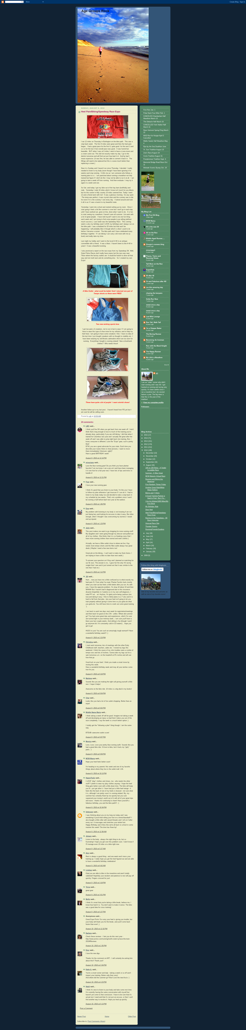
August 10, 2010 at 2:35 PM (96, 946)
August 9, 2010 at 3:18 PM (96, 883)
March (148, 545)
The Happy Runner (153, 352)
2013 (146, 441)
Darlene (89, 933)
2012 (146, 444)
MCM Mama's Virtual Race (155, 476)
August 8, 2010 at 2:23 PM (96, 638)
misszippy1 (150, 250)
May (148, 539)
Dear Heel (149, 510)
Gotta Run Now (152, 299)
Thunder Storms (151, 526)
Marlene (89, 678)
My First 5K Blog (152, 215)
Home (107, 1016)
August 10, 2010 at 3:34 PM (96, 965)
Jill (87, 577)
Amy (87, 853)
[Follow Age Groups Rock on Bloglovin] (152, 571)
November (150, 456)
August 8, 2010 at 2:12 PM (96, 572)
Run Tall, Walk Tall (153, 322)
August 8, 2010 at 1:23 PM (96, 524)
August (149, 465)
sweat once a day (153, 305)
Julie (88, 528)
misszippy (90, 463)
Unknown (89, 812)
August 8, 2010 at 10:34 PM (96, 807)
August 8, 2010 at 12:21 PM (96, 477)
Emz (87, 950)
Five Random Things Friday (155, 484)
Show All (166, 365)
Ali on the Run (151, 233)
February (149, 548)
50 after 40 (150, 276)
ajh (157, 373)
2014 (146, 438)
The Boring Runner (153, 334)
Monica (88, 741)
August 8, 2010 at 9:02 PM (96, 708)
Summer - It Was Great (154, 473)
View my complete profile (153, 402)
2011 (146, 447)
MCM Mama (90, 759)
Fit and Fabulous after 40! (156, 281)
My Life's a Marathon (154, 357)
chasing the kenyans (154, 293)
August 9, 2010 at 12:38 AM (96, 832)
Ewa (87, 509)
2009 (146, 555)
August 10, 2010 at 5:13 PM (96, 1004)
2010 (146, 450)
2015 (146, 435)
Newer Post (81, 1016)
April (148, 542)
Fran (87, 482)
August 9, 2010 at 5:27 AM (96, 849)
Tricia (88, 887)
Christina (89, 642)
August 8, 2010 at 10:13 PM (96, 773)
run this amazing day (154, 287)
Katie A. (89, 969)
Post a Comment (86, 1008)
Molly (88, 899)
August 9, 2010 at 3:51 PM (96, 895)
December (150, 453)
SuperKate (150, 270)
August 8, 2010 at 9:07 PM (96, 737)
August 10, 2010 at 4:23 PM (96, 982)
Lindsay (89, 870)
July (148, 533)
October (149, 459)
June (148, 536)
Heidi (88, 987)
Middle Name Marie (93, 712)
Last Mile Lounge (153, 317)
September (150, 462)
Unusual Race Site (152, 523)
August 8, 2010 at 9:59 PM (96, 754)
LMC (87, 426)
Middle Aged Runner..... (155, 238)
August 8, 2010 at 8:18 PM (96, 674)
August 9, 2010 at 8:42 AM (96, 866)
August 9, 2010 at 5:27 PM (96, 912)
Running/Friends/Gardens (154, 529)
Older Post (132, 1016)
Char (87, 698)
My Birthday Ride (151, 506)
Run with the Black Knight (156, 346)
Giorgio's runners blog (155, 244)
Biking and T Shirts (152, 493)
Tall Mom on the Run (154, 264)
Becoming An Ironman (155, 340)
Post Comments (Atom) (96, 1021)
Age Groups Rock (95, 11)
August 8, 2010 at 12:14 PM (96, 458)
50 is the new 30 (152, 227)
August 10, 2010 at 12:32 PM (96, 929)
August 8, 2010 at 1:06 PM (96, 504)
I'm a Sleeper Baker (153, 328)
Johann (89, 836)
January (149, 552)
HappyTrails (90, 778)
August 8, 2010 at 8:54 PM (96, 693)
